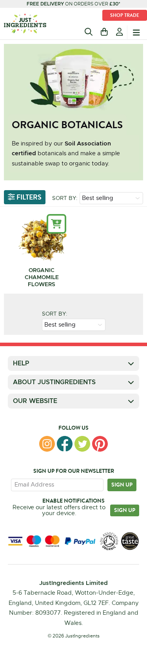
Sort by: (65, 198)
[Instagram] (47, 444)
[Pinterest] (100, 444)
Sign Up (124, 510)
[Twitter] (82, 444)
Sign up (121, 484)
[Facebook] (65, 444)
